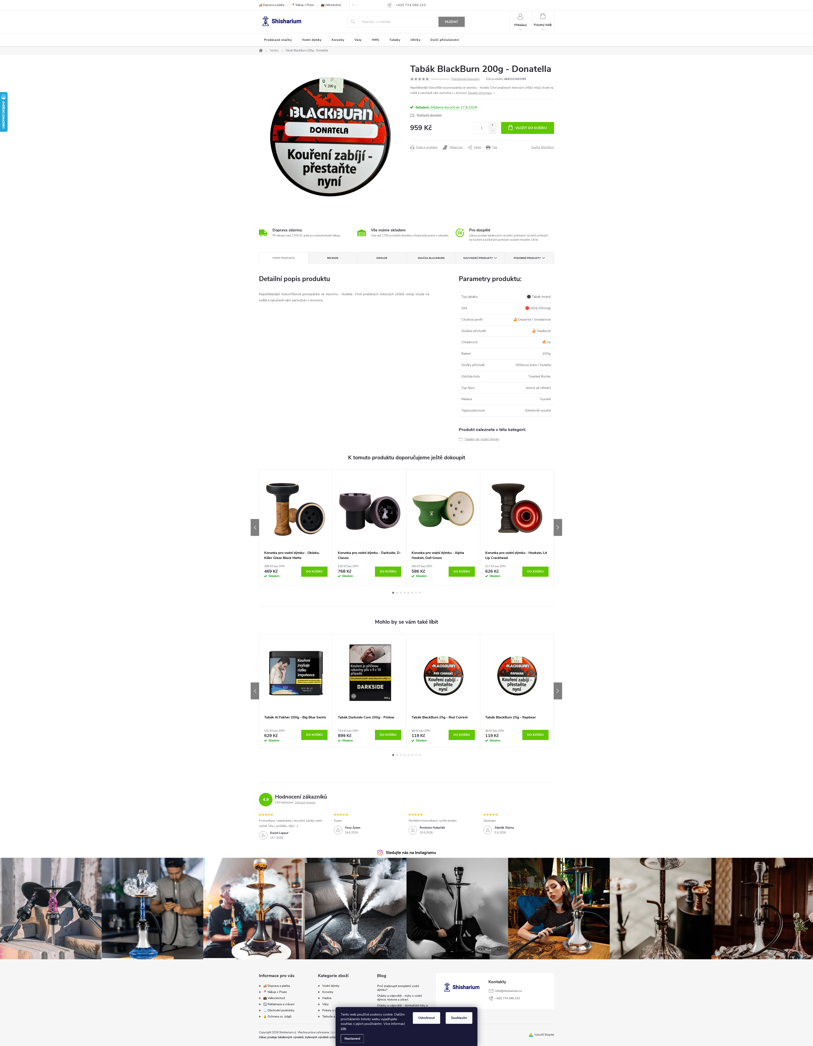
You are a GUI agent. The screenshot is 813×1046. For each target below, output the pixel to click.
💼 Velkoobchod (331, 5)
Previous (255, 527)
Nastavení (352, 1038)
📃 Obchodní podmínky (278, 1010)
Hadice (326, 998)
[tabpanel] (296, 527)
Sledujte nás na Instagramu (411, 852)
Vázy (325, 1004)
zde (343, 1028)
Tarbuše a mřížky (333, 1016)
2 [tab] (397, 593)
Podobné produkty (527, 258)
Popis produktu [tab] (283, 258)
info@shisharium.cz (508, 991)
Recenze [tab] (332, 258)
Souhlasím (459, 1018)
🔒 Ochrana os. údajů (277, 1016)
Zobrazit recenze (305, 802)
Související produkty (478, 258)
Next (558, 527)
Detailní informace (480, 93)
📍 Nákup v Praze (303, 5)
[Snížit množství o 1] (492, 131)
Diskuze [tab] (381, 258)
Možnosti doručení (429, 115)
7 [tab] (416, 593)
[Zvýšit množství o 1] (492, 125)
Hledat (451, 21)
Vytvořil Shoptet (544, 1035)
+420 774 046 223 (507, 998)
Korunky (327, 992)
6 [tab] (412, 593)
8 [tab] (420, 593)
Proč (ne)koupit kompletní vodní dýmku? (398, 988)
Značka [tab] (431, 258)
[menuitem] (278, 40)
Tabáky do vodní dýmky (481, 439)
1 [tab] (393, 593)
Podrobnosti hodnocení (465, 79)
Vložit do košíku (531, 128)
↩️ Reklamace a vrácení (278, 1004)
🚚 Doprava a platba (271, 5)
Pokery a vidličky (333, 1010)
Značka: (542, 147)
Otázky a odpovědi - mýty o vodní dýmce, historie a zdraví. (399, 998)
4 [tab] (405, 593)
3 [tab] (401, 593)
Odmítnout (426, 1018)
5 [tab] (408, 593)
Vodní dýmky (330, 986)
